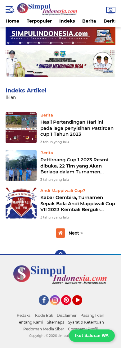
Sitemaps (55, 322)
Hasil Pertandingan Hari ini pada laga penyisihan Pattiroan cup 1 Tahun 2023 (77, 128)
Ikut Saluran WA (92, 335)
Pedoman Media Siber (43, 329)
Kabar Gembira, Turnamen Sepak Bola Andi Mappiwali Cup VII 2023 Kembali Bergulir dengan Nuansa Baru (77, 203)
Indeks (67, 21)
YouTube (81, 308)
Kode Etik (44, 315)
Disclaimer (67, 315)
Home (12, 21)
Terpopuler (39, 21)
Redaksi (24, 315)
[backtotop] (60, 255)
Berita (89, 21)
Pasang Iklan (92, 315)
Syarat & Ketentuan (86, 322)
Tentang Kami (30, 322)
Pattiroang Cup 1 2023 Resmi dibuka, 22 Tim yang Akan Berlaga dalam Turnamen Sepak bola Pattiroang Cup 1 (74, 166)
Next (74, 233)
